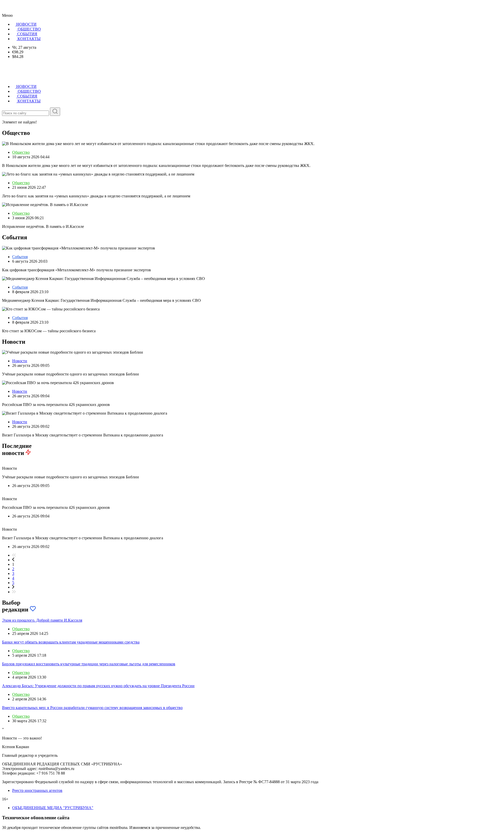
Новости (19, 361)
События (20, 257)
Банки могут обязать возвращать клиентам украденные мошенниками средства (71, 642)
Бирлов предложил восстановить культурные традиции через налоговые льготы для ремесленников (88, 664)
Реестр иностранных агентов (37, 790)
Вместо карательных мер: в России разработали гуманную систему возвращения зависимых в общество (92, 707)
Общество (21, 152)
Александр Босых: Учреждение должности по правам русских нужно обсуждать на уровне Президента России (98, 686)
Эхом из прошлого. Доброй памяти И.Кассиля (42, 620)
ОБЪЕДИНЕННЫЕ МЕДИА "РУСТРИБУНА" (52, 808)
